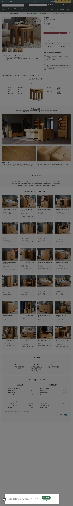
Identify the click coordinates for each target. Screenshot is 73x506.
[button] (4, 499)
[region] (32, 499)
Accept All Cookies (46, 497)
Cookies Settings (46, 500)
